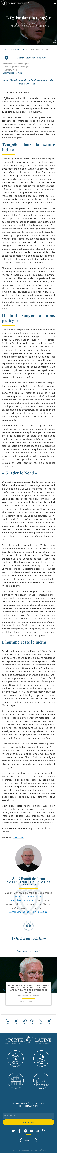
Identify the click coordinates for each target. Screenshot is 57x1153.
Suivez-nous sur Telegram (31, 57)
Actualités (20, 49)
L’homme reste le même (13, 73)
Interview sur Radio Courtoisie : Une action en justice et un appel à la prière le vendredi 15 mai (28, 989)
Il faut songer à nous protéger (15, 67)
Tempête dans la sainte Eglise (16, 64)
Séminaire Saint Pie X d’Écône (28, 912)
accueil (9, 49)
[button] (55, 3)
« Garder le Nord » (11, 70)
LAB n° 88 (18, 837)
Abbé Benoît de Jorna (22, 26)
